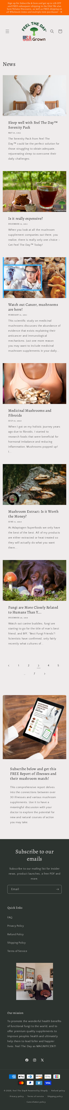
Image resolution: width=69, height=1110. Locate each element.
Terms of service (35, 1096)
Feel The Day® (20, 1091)
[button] (7, 31)
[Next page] (44, 674)
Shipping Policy (16, 942)
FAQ (10, 917)
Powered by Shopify (38, 1091)
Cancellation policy (36, 1102)
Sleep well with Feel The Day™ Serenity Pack (33, 125)
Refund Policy (15, 934)
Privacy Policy (15, 925)
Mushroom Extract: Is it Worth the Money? (33, 514)
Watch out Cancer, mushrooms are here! (33, 307)
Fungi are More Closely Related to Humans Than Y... (33, 610)
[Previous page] (9, 666)
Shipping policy (55, 1096)
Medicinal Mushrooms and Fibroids (30, 413)
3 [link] (38, 665)
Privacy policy (17, 1096)
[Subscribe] (57, 889)
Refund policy (58, 1091)
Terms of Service (17, 951)
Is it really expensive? (25, 218)
